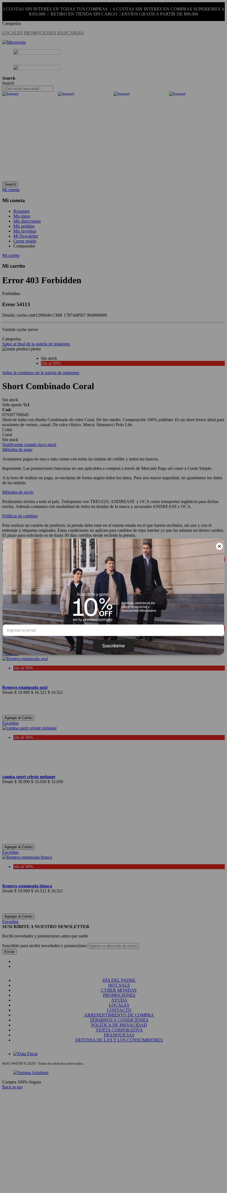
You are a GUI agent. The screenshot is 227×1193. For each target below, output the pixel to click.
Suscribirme (113, 645)
